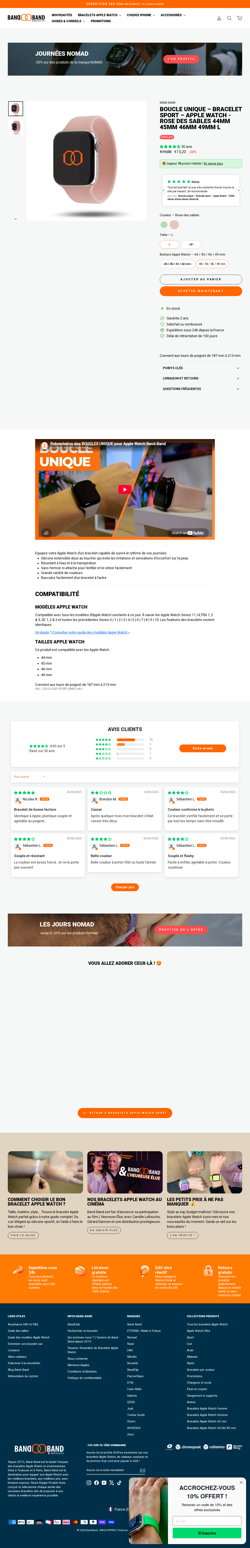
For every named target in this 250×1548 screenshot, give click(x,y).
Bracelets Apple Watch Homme (207, 1415)
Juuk (130, 1408)
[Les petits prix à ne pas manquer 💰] (204, 1172)
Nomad (132, 1337)
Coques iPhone (139, 15)
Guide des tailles (18, 1331)
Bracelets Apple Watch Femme (207, 1408)
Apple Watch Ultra (198, 1331)
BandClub (74, 1324)
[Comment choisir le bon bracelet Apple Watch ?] (45, 1172)
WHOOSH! (134, 1428)
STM (130, 1382)
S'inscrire (207, 1533)
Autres (191, 1402)
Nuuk (130, 1344)
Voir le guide (23, 1235)
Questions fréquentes (182, 389)
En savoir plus (213, 163)
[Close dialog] (241, 1482)
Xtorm (131, 1421)
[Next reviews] (238, 190)
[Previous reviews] (163, 190)
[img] (24, 793)
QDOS (131, 1402)
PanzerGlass (135, 1376)
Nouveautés (62, 15)
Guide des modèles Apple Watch (29, 1337)
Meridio (132, 1356)
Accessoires (171, 15)
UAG (130, 1350)
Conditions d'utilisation (82, 1371)
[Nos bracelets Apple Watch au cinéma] (124, 1172)
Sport (190, 1337)
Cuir (189, 1344)
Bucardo (132, 1363)
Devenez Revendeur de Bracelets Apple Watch (93, 1350)
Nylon (190, 1363)
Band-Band (168, 102)
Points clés (173, 368)
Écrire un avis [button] (203, 748)
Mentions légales (78, 1365)
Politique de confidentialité (84, 1378)
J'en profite (181, 59)
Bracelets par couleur (200, 1370)
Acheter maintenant (201, 291)
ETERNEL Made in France (144, 1331)
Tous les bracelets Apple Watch (207, 1324)
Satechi (132, 1395)
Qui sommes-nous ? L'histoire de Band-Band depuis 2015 (93, 1339)
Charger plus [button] (125, 887)
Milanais (192, 1356)
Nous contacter (78, 1358)
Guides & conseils (67, 21)
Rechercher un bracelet (82, 1331)
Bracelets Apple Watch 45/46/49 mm (211, 1428)
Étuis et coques (197, 1389)
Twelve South (136, 1415)
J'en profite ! (183, 1235)
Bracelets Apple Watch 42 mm (207, 1421)
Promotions (101, 21)
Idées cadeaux (17, 1356)
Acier (190, 1350)
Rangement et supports (202, 1395)
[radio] (164, 225)
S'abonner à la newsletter (24, 1363)
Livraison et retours (180, 378)
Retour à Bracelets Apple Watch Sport (127, 1112)
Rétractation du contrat (23, 1376)
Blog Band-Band (18, 1370)
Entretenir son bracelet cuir (25, 1344)
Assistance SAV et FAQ (23, 1324)
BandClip (132, 1370)
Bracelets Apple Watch (98, 15)
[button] (170, 147)
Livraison (14, 1350)
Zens (130, 1434)
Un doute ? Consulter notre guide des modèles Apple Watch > (82, 632)
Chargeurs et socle (199, 1382)
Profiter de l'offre (181, 929)
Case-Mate (134, 1389)
